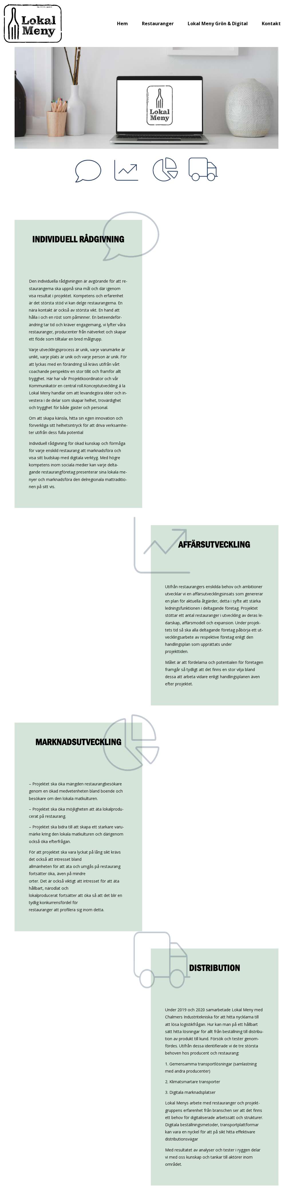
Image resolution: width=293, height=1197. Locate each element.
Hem (122, 23)
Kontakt (271, 23)
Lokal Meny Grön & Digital (218, 23)
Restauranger (158, 23)
